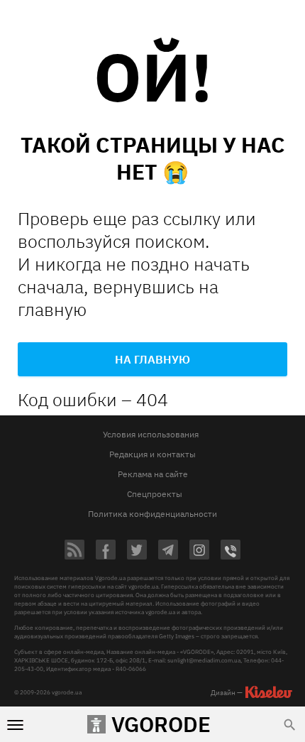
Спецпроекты (154, 494)
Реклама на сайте (153, 474)
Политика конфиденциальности (152, 513)
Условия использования (151, 434)
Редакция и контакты (152, 454)
